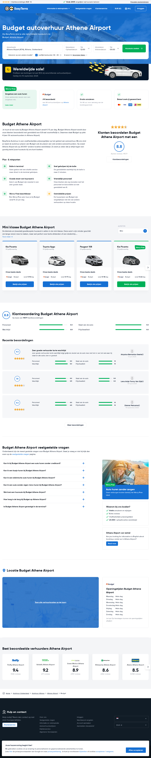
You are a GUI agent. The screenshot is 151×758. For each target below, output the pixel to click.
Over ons (43, 717)
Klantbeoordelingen (121, 159)
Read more (112, 543)
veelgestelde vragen (20, 454)
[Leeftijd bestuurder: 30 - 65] (36, 55)
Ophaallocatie (11, 47)
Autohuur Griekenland (21, 693)
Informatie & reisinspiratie (57, 8)
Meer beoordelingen (75, 425)
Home (8, 693)
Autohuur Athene (38, 693)
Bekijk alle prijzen (20, 284)
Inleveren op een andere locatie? (20, 55)
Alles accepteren (136, 750)
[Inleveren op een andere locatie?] (6, 55)
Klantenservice (101, 8)
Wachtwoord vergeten (85, 720)
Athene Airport (52, 693)
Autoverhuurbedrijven (48, 726)
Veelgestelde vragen (83, 8)
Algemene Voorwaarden (48, 732)
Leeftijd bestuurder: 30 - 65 (49, 55)
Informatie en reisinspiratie (49, 723)
